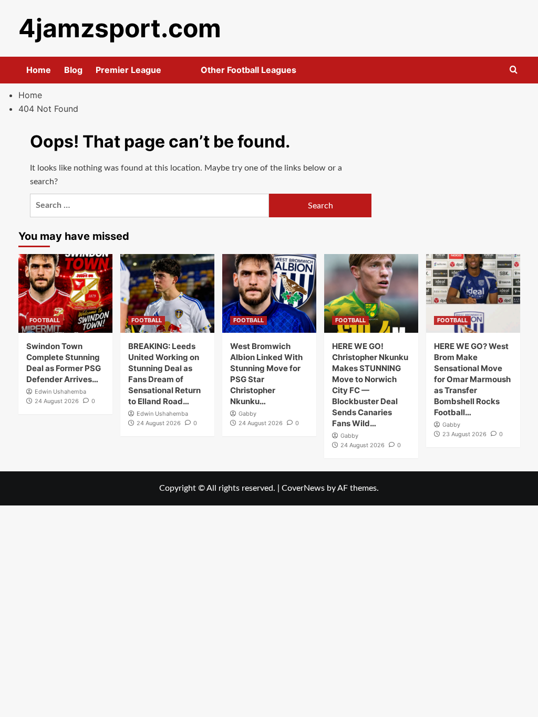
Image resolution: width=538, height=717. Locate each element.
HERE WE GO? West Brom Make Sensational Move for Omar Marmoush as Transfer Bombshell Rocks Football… (472, 379)
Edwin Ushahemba (60, 391)
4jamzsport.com (119, 28)
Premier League (128, 70)
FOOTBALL (44, 320)
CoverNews (303, 488)
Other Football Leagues (248, 70)
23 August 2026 (464, 434)
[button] (513, 70)
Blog (73, 70)
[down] (174, 73)
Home (38, 70)
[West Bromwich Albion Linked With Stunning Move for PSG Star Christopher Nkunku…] (269, 293)
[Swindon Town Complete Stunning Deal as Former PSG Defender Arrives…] (65, 293)
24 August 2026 (57, 401)
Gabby (247, 413)
